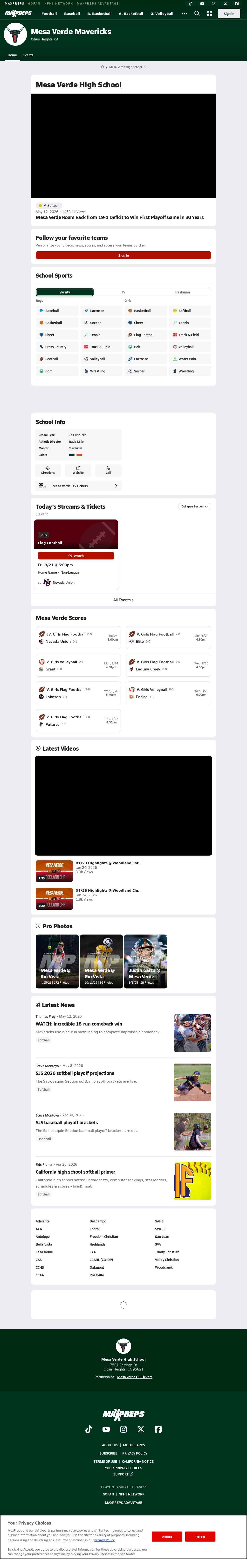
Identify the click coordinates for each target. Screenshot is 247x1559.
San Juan (162, 1236)
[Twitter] (225, 3)
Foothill (96, 1228)
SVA (158, 1244)
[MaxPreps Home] (18, 13)
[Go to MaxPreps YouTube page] (106, 1429)
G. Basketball (131, 13)
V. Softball (52, 205)
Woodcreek (164, 1267)
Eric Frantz (44, 1164)
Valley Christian (167, 1259)
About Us (110, 1444)
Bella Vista (44, 1244)
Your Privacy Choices (123, 1467)
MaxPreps (14, 3)
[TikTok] (190, 3)
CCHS (40, 1267)
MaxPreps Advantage (98, 3)
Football (49, 13)
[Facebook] (237, 3)
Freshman (182, 292)
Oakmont (97, 1267)
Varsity (65, 292)
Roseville (97, 1275)
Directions (48, 472)
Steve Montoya (47, 1066)
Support (121, 1473)
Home (12, 54)
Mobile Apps (134, 1444)
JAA (93, 1251)
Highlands (97, 1244)
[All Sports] (184, 13)
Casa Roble (44, 1251)
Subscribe (108, 1453)
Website (78, 472)
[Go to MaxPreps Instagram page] (123, 1429)
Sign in (229, 13)
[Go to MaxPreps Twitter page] (141, 1429)
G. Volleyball (162, 13)
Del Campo (98, 1221)
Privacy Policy (134, 1453)
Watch (79, 555)
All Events (122, 599)
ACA (39, 1228)
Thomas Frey (45, 1016)
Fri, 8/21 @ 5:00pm (55, 564)
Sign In (123, 255)
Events (28, 54)
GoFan (34, 3)
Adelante (43, 1221)
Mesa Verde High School (123, 1359)
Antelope (43, 1236)
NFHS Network (58, 3)
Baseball (72, 13)
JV (123, 292)
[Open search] (197, 13)
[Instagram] (213, 3)
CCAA (40, 1275)
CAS (39, 1259)
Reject (200, 1536)
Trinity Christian (167, 1251)
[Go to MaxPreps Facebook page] (158, 1429)
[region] (123, 1537)
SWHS (160, 1228)
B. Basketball (99, 13)
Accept (167, 1536)
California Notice (138, 1461)
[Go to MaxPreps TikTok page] (89, 1429)
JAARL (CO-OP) (101, 1259)
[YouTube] (202, 3)
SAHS (159, 1221)
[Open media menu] (209, 13)
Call (108, 472)
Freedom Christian (104, 1236)
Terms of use (105, 1461)
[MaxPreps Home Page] (102, 67)
